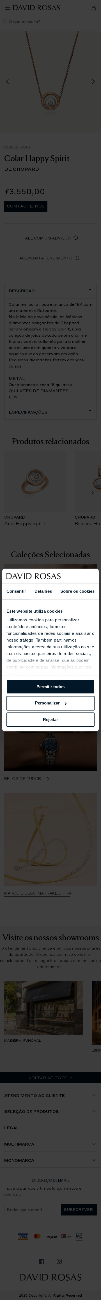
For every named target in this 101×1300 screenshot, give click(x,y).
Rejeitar (50, 719)
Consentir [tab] (16, 591)
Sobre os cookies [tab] (77, 591)
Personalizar (47, 703)
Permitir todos (50, 686)
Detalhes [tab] (43, 591)
